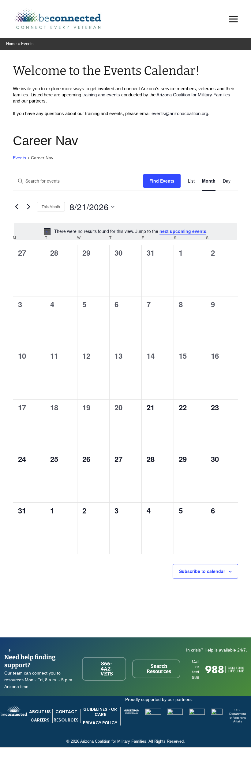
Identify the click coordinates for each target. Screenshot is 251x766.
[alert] (125, 231)
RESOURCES (66, 720)
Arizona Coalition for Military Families (193, 94)
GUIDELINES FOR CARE (100, 712)
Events (19, 157)
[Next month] (28, 207)
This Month (51, 206)
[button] (214, 20)
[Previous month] (16, 207)
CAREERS (40, 720)
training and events (101, 94)
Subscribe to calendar (202, 571)
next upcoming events (182, 231)
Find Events (161, 181)
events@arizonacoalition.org (180, 113)
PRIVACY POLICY (100, 723)
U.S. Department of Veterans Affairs (237, 715)
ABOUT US (40, 712)
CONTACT (66, 712)
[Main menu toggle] (233, 19)
